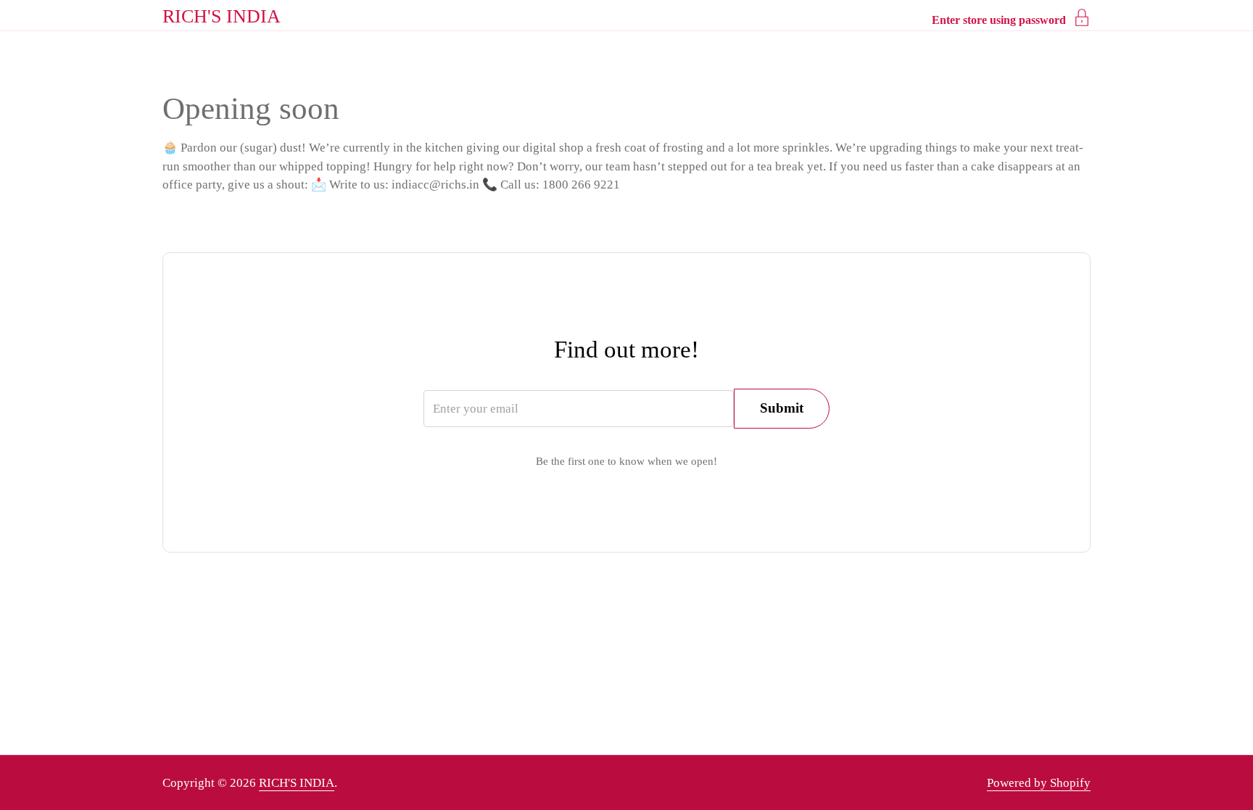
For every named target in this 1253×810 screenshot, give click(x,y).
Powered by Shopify (1039, 783)
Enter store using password (999, 20)
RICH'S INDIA (221, 16)
